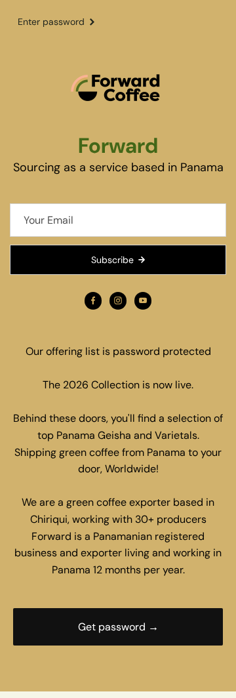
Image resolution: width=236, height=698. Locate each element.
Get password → (118, 627)
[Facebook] (93, 300)
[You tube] (142, 300)
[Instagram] (118, 300)
